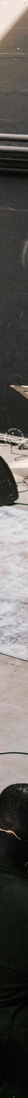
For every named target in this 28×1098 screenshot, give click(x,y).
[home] (5, 3)
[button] (24, 3)
